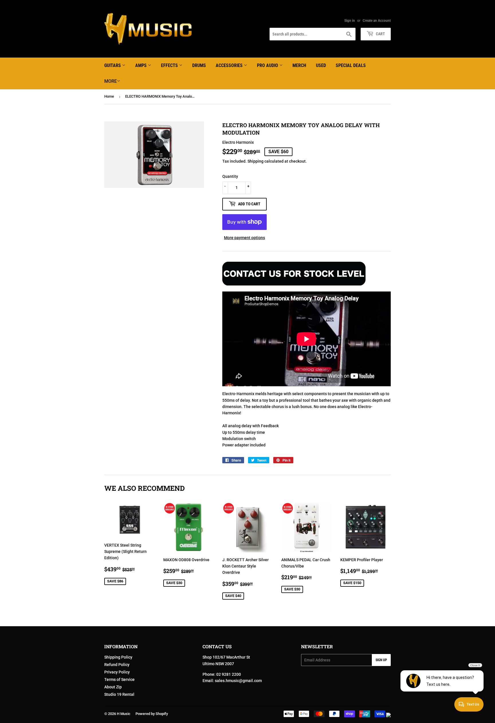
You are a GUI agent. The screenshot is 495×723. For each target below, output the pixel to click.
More (110, 81)
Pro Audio (268, 65)
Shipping (255, 161)
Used (321, 65)
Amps (141, 65)
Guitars (113, 65)
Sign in (349, 21)
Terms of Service (119, 679)
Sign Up (381, 660)
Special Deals (351, 65)
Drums (199, 65)
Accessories (230, 65)
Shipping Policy (118, 657)
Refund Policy (116, 664)
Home (109, 96)
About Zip (113, 687)
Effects (170, 65)
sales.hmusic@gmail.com (238, 680)
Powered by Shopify (151, 714)
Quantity (230, 176)
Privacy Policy (117, 672)
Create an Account (377, 21)
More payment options (244, 237)
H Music (123, 714)
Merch (299, 65)
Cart (380, 33)
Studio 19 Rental (119, 694)
